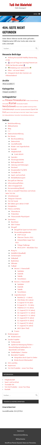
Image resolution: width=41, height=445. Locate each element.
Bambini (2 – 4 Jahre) (24, 297)
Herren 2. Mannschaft (22, 282)
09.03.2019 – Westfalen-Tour (27, 247)
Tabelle (19, 276)
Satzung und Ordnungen (19, 165)
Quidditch (25, 106)
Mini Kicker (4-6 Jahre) (25, 300)
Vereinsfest (17, 115)
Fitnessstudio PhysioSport (20, 216)
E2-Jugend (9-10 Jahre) (25, 320)
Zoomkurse (31, 115)
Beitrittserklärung (14, 123)
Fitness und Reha (14, 209)
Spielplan (20, 271)
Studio (27, 112)
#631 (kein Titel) (23, 328)
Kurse (12, 103)
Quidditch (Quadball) (18, 253)
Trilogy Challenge (23, 245)
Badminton (15, 261)
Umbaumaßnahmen (9, 115)
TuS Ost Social (13, 201)
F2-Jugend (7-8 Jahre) (25, 323)
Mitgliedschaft (16, 151)
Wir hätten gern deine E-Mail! (18, 204)
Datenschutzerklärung (15, 134)
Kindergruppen (13, 334)
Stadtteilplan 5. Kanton (19, 352)
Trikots (31, 112)
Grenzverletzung (34, 100)
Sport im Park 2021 (20, 112)
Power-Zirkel (19, 106)
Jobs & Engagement (15, 186)
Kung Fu (14, 250)
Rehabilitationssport (18, 178)
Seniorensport (16, 256)
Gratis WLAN (18, 154)
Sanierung (30, 106)
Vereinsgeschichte (17, 159)
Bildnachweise (13, 126)
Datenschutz (15, 141)
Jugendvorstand (20, 295)
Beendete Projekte (17, 355)
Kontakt (14, 149)
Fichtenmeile (15, 342)
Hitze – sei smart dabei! (16, 70)
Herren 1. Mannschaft (22, 268)
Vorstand (14, 167)
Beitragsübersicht (17, 162)
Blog (9, 128)
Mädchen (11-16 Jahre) (25, 308)
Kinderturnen (15, 336)
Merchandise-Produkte (22, 103)
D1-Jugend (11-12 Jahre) (26, 315)
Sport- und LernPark (18, 175)
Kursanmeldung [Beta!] (16, 188)
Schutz (35, 106)
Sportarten (12, 219)
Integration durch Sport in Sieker (25, 357)
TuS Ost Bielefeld (20, 5)
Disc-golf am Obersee (15, 180)
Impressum (12, 365)
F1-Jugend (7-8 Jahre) (25, 326)
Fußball (13, 266)
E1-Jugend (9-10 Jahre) (25, 318)
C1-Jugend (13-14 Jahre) (26, 310)
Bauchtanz (14, 222)
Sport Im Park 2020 (11, 112)
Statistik (20, 274)
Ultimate (14, 263)
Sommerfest (17, 109)
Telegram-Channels (14, 198)
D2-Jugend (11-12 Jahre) (26, 313)
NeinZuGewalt (9, 106)
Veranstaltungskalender (22, 232)
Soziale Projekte (13, 339)
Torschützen (21, 279)
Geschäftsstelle (16, 144)
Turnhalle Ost (15, 172)
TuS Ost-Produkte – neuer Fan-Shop (20, 368)
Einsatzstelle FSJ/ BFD (19, 170)
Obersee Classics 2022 (25, 237)
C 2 (9, 131)
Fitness (8, 100)
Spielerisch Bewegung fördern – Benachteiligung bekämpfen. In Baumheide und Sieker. (21, 347)
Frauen (16, 331)
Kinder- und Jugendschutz (20, 146)
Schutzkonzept (8, 109)
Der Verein (12, 136)
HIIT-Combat (5, 103)
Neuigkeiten (12, 206)
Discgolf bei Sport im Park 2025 (25, 230)
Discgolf (14, 227)
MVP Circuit (21, 235)
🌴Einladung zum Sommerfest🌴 (20, 68)
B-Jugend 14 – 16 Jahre (25, 305)
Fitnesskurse (19, 100)
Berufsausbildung (17, 139)
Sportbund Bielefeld (25, 109)
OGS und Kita (12, 363)
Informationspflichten (15, 183)
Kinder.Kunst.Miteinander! (23, 360)
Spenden (14, 157)
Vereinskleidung (24, 115)
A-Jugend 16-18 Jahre (25, 302)
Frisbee (28, 100)
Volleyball (14, 258)
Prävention (15, 214)
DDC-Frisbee (15, 224)
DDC (3, 100)
